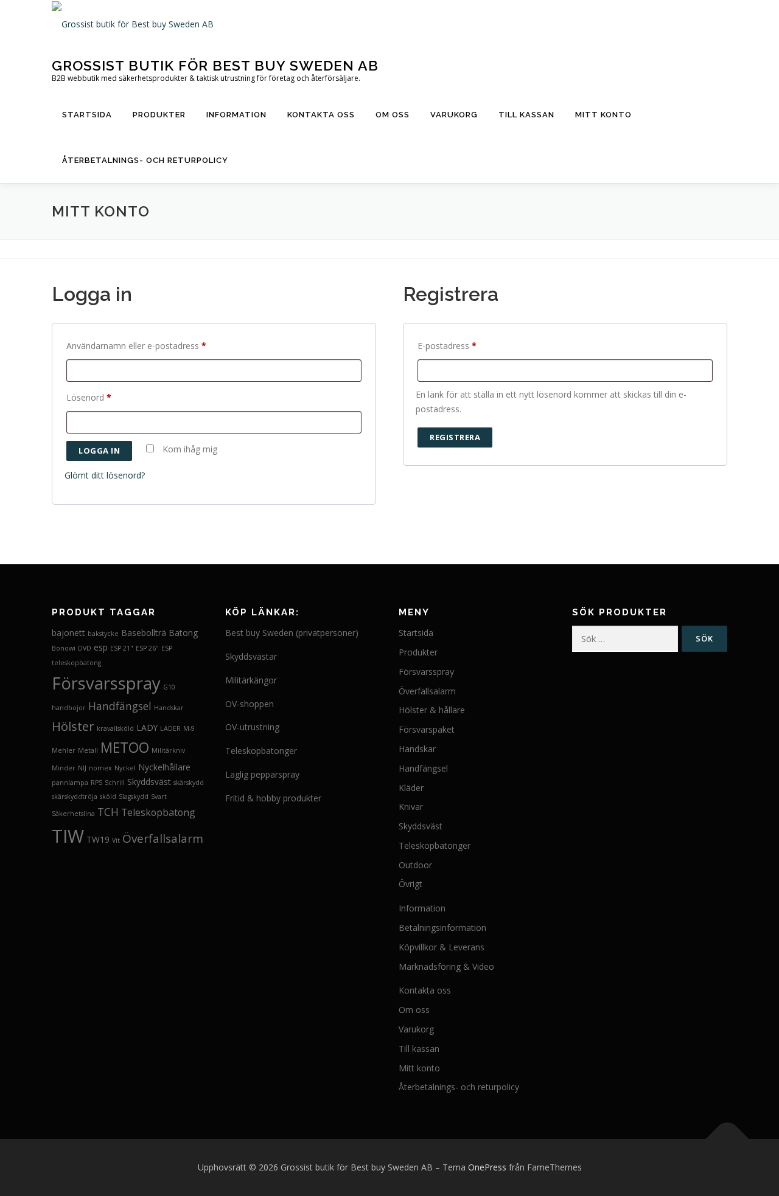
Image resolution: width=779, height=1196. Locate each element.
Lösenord (91, 398)
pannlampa (70, 782)
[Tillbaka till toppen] (727, 1139)
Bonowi (63, 648)
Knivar (411, 806)
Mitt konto (603, 114)
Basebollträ (143, 632)
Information (236, 114)
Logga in (99, 450)
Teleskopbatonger (261, 750)
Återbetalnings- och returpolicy (145, 160)
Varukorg (454, 114)
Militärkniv (168, 750)
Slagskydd (133, 796)
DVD (84, 648)
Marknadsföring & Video (446, 966)
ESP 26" (147, 648)
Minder (63, 768)
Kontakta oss (321, 114)
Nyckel (125, 768)
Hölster (73, 726)
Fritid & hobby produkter (273, 798)
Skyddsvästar (251, 656)
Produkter (159, 114)
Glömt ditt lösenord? (105, 475)
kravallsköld (115, 728)
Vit (116, 840)
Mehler (63, 750)
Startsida (87, 114)
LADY (147, 727)
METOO (124, 747)
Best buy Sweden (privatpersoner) (291, 632)
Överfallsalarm (162, 838)
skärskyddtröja (74, 796)
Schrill (115, 782)
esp (101, 647)
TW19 (98, 839)
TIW (68, 836)
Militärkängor (251, 680)
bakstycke (103, 633)
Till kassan (526, 114)
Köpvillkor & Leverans (441, 947)
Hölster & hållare (432, 710)
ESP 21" (121, 648)
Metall (88, 750)
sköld (108, 796)
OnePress (487, 1167)
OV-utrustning (252, 727)
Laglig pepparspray (262, 774)
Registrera (455, 437)
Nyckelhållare (164, 767)
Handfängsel (120, 706)
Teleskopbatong (158, 812)
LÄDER (170, 728)
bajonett (68, 632)
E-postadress (450, 346)
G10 (169, 687)
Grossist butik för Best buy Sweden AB (215, 65)
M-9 (189, 728)
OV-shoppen (249, 704)
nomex (100, 768)
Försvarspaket (427, 729)
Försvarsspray (106, 683)
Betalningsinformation (442, 927)
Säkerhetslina (73, 813)
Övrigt (410, 884)
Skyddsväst (149, 781)
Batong (183, 632)
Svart (159, 796)
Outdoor (415, 865)
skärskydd (188, 782)
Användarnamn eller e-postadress (139, 346)
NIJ (82, 768)
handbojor (69, 707)
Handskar (169, 707)
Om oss (393, 114)
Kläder (411, 787)
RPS (96, 782)
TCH (108, 811)
